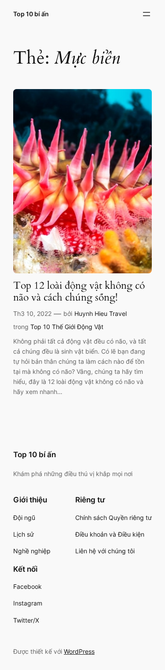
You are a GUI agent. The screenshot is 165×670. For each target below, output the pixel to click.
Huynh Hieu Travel (100, 313)
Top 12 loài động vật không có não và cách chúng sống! (79, 292)
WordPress (79, 651)
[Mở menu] (146, 14)
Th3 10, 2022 (32, 313)
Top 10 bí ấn (31, 14)
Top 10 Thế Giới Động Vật (66, 326)
